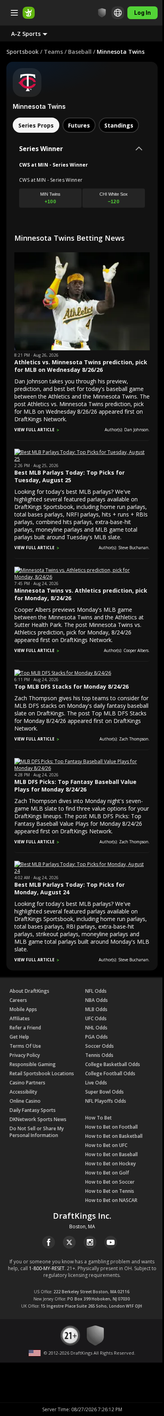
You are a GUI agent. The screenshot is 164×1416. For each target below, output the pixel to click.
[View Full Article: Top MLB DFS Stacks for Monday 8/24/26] (62, 673)
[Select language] (117, 12)
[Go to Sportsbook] (28, 12)
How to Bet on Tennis (109, 1191)
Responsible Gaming (33, 1064)
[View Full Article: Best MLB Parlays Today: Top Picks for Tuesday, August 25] (82, 459)
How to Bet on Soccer (110, 1181)
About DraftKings (29, 991)
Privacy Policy (25, 1055)
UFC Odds (96, 1018)
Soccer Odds (99, 1046)
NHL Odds (96, 1027)
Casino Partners (27, 1082)
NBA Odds (96, 1000)
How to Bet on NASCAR (111, 1200)
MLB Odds (96, 1009)
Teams (53, 51)
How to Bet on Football (111, 1126)
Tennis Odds (99, 1055)
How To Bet (98, 1117)
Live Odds (96, 1082)
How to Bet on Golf (107, 1172)
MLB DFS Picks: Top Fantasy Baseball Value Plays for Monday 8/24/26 (75, 785)
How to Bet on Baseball (111, 1154)
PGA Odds (96, 1036)
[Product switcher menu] (14, 12)
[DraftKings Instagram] (90, 1242)
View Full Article (34, 429)
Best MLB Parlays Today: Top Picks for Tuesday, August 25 (69, 476)
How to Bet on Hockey (110, 1163)
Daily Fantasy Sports (33, 1110)
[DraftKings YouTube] (110, 1242)
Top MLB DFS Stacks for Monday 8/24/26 (71, 686)
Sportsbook (22, 51)
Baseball (80, 51)
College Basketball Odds (112, 1064)
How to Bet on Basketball (114, 1136)
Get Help (19, 1036)
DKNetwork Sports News (38, 1119)
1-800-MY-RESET (46, 1268)
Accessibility (23, 1091)
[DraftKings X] (69, 1242)
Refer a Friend (25, 1027)
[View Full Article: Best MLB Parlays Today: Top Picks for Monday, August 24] (82, 871)
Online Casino (25, 1101)
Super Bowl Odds (104, 1091)
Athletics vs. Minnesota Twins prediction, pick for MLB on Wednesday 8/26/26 (80, 365)
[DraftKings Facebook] (48, 1242)
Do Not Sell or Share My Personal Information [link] (37, 1132)
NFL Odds (96, 991)
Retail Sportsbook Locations (42, 1073)
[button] (36, 33)
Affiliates (20, 1018)
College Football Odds (110, 1073)
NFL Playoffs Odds (105, 1101)
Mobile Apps (23, 1009)
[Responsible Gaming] (102, 12)
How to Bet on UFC (106, 1145)
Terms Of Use (25, 1046)
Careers (18, 1000)
